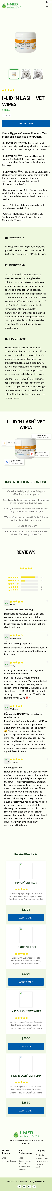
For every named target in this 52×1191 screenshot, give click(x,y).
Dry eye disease (9, 1161)
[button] (8, 90)
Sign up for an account (25, 1162)
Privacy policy (41, 1158)
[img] (16, 601)
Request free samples (24, 1167)
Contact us (40, 1155)
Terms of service (39, 1165)
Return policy (41, 1161)
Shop (4, 1157)
